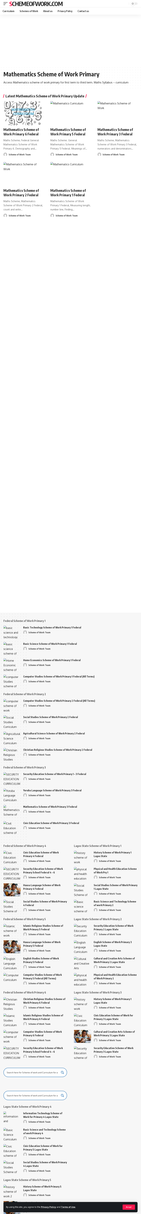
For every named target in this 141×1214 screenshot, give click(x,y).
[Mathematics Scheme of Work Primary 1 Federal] (70, 174)
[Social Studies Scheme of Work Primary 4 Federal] (12, 906)
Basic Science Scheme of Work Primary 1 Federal (50, 643)
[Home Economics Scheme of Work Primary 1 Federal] (12, 664)
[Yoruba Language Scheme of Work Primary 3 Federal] (12, 795)
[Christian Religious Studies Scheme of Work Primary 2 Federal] (12, 754)
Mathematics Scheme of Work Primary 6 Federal (21, 131)
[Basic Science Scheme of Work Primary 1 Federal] (12, 648)
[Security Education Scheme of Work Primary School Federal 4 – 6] (12, 873)
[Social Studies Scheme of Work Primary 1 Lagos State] (82, 889)
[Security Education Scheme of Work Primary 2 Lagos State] (82, 930)
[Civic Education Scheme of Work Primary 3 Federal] (12, 827)
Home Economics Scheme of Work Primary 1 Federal (52, 660)
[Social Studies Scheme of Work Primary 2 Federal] (12, 721)
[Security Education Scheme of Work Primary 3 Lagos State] (82, 1052)
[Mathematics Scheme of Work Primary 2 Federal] (23, 174)
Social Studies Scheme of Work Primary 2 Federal (50, 717)
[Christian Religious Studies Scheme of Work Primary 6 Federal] (12, 1003)
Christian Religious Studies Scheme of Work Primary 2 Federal (57, 749)
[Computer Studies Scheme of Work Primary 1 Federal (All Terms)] (12, 681)
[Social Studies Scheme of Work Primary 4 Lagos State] (12, 1166)
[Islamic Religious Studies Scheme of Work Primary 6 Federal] (12, 1020)
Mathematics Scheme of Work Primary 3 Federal (115, 131)
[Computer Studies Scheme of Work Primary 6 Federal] (12, 1036)
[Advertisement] (70, 40)
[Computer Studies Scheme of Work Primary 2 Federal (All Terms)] (12, 705)
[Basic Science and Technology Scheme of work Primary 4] (12, 1134)
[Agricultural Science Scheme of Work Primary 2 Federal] (12, 738)
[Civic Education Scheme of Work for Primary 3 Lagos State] (82, 1020)
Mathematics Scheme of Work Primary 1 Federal (68, 192)
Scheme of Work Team (20, 154)
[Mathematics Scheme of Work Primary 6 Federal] (23, 113)
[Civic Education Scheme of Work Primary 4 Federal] (12, 857)
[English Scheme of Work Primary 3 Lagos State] (82, 946)
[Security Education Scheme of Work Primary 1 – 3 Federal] (12, 778)
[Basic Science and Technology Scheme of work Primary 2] (82, 906)
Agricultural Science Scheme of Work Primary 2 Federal (54, 733)
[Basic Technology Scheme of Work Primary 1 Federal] (12, 632)
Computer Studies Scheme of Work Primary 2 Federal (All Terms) (59, 700)
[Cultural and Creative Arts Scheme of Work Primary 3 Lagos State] (82, 1036)
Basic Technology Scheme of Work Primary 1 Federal (52, 627)
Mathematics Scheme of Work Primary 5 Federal (68, 131)
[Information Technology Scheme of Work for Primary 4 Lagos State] (12, 1117)
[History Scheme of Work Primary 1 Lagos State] (82, 857)
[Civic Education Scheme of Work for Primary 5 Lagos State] (12, 1150)
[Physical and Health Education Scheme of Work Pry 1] (82, 873)
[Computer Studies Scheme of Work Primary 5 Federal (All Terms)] (12, 979)
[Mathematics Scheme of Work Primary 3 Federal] (117, 113)
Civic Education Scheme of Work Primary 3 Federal (51, 823)
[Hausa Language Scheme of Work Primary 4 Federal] (12, 889)
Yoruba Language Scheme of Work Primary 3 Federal (52, 790)
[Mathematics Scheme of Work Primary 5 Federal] (70, 113)
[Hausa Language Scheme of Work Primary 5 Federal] (12, 946)
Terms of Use (68, 1207)
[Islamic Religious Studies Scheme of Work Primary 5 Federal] (12, 930)
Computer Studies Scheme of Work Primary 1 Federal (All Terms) (59, 676)
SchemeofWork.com (36, 3)
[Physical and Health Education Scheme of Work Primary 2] (82, 979)
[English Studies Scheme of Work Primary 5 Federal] (12, 963)
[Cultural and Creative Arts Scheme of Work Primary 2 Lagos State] (82, 963)
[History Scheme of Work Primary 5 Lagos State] (12, 1191)
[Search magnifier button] (62, 1072)
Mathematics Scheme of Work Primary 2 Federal (21, 192)
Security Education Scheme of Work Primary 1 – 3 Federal (54, 774)
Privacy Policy (48, 1207)
